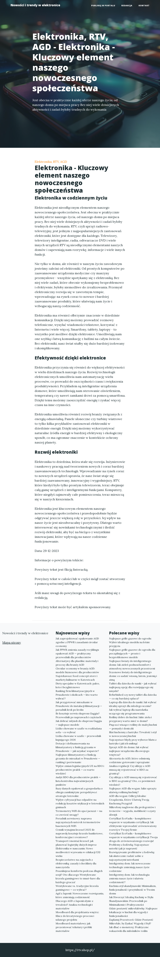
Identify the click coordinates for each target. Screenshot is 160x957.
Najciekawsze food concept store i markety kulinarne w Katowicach (76, 677)
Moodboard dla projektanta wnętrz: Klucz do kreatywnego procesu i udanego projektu (77, 916)
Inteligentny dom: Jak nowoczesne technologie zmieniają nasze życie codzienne (129, 867)
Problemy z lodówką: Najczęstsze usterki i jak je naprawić (129, 846)
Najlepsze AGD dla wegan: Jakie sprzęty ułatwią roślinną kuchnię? (132, 790)
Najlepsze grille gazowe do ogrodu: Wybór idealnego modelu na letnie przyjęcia (130, 642)
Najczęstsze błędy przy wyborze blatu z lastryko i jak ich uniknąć (133, 741)
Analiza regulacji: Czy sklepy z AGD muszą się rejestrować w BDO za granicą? (129, 769)
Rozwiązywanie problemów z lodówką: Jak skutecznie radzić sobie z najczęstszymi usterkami (132, 856)
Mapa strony (11, 642)
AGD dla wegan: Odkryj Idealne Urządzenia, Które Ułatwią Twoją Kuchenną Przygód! (129, 799)
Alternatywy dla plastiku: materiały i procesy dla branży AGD (77, 662)
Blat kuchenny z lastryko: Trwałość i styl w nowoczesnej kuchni (133, 734)
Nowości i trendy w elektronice (35, 5)
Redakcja (126, 5)
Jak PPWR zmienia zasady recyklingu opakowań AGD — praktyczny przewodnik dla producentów (77, 653)
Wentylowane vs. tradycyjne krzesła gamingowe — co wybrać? (77, 887)
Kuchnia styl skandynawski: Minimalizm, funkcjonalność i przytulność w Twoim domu (132, 889)
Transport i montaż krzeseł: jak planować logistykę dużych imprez (76, 842)
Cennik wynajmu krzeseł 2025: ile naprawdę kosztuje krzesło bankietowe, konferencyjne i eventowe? (79, 833)
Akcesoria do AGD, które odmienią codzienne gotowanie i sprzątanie (129, 760)
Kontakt (144, 5)
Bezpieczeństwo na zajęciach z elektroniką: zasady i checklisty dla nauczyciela (76, 863)
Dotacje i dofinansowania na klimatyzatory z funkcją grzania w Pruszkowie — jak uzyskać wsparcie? (77, 747)
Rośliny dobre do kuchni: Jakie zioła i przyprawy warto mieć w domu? (130, 719)
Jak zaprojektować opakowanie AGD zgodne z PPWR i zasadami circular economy (77, 642)
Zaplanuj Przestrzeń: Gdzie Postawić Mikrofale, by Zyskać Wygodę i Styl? (131, 921)
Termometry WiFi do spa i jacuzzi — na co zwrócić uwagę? (79, 812)
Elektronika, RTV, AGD (51, 162)
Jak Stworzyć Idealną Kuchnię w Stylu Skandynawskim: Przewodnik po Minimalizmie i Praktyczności (131, 901)
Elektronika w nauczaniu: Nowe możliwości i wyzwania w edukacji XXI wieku (78, 852)
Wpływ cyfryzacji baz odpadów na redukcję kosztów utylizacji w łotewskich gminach (80, 803)
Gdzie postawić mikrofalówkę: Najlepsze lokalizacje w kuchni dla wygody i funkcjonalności (133, 912)
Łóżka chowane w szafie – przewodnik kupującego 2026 (78, 737)
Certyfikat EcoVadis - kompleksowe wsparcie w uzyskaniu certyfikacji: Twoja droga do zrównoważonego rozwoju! (133, 837)
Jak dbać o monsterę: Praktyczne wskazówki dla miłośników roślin (129, 929)
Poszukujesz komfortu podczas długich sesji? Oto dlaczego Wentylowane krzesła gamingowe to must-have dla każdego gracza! (79, 876)
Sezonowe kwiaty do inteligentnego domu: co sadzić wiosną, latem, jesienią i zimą (133, 676)
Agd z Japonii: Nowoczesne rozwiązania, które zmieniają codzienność (80, 895)
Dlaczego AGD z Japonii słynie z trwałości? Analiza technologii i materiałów (74, 904)
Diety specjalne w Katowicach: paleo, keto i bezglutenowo (78, 685)
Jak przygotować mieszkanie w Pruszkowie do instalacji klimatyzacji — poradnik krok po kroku (79, 706)
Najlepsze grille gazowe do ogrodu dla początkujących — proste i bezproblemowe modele (132, 653)
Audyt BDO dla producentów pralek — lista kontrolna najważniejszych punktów (78, 781)
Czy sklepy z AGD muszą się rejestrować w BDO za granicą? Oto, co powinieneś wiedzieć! (133, 781)
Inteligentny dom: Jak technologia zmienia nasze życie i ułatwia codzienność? (129, 878)
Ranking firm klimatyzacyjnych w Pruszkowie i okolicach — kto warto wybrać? (77, 694)
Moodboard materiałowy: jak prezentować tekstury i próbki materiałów (74, 927)
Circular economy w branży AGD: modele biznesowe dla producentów (77, 670)
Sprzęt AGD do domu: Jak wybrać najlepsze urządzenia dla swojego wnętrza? (129, 751)
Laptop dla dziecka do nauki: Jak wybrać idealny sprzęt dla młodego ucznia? (133, 704)
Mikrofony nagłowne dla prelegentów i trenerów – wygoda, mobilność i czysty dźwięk (132, 811)
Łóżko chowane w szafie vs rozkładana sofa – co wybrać (79, 730)
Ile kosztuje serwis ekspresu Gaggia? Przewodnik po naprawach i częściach (78, 715)
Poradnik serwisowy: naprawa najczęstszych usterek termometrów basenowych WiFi (78, 822)
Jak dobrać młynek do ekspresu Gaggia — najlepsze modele (79, 722)
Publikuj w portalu (103, 5)
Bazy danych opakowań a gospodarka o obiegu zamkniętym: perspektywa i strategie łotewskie (79, 792)
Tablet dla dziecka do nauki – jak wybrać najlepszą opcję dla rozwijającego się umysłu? (133, 687)
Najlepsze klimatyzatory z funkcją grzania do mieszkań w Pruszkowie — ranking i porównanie (78, 758)
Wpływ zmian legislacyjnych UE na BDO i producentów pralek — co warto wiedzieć (80, 769)
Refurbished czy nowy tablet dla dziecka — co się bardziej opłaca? (133, 696)
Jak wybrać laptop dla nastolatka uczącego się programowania (128, 711)
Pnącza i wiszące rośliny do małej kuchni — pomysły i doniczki (133, 726)
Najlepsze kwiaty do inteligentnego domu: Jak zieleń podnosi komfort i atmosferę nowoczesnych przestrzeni (132, 664)
